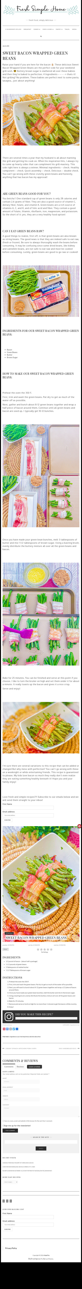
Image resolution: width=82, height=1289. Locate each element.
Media (74, 29)
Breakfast (27, 29)
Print (5, 949)
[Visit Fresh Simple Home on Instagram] (4, 1201)
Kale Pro (46, 1255)
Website (5, 1096)
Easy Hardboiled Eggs (67, 1048)
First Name (7, 804)
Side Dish (31, 1036)
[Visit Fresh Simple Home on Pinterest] (7, 1201)
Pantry (58, 29)
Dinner (36, 29)
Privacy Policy (11, 1248)
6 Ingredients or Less (13, 29)
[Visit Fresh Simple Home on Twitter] (11, 1201)
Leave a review (34, 1067)
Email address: (9, 812)
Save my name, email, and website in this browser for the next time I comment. (28, 1121)
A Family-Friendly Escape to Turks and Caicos (18, 1163)
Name (5, 1078)
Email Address (8, 1087)
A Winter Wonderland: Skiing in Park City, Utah (19, 1167)
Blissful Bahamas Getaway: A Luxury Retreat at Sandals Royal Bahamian (27, 1171)
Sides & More (47, 29)
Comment (6, 1105)
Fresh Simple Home (24, 1036)
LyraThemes (49, 1259)
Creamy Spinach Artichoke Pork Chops (21, 1048)
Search (41, 1148)
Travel (67, 29)
